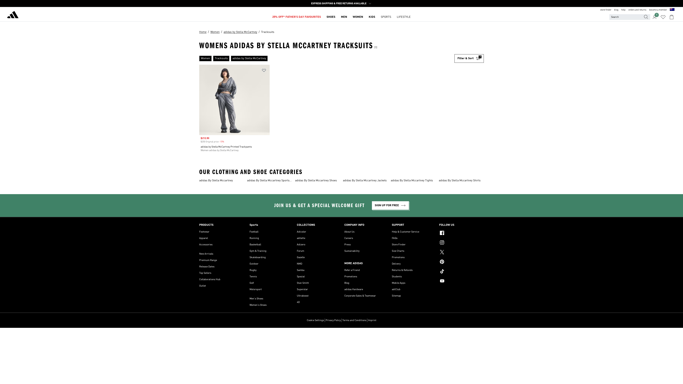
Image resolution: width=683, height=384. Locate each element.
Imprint (372, 320)
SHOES (331, 17)
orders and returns (637, 10)
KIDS (372, 17)
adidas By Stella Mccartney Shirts (460, 180)
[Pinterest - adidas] (461, 262)
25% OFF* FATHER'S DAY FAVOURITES (296, 17)
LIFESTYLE (404, 17)
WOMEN (358, 17)
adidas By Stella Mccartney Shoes (316, 180)
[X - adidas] (461, 252)
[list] (326, 58)
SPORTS (386, 17)
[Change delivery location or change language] (672, 10)
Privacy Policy (333, 320)
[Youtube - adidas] (461, 281)
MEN (344, 17)
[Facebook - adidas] (461, 233)
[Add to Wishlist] (264, 71)
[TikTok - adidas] (461, 272)
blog (616, 10)
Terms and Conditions (354, 320)
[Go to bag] (671, 17)
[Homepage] (12, 15)
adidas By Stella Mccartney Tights (412, 180)
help (623, 10)
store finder (605, 10)
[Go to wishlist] (663, 17)
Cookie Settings (315, 320)
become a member (658, 10)
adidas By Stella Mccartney (216, 180)
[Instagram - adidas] (461, 243)
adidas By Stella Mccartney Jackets (365, 180)
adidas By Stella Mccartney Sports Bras (268, 181)
